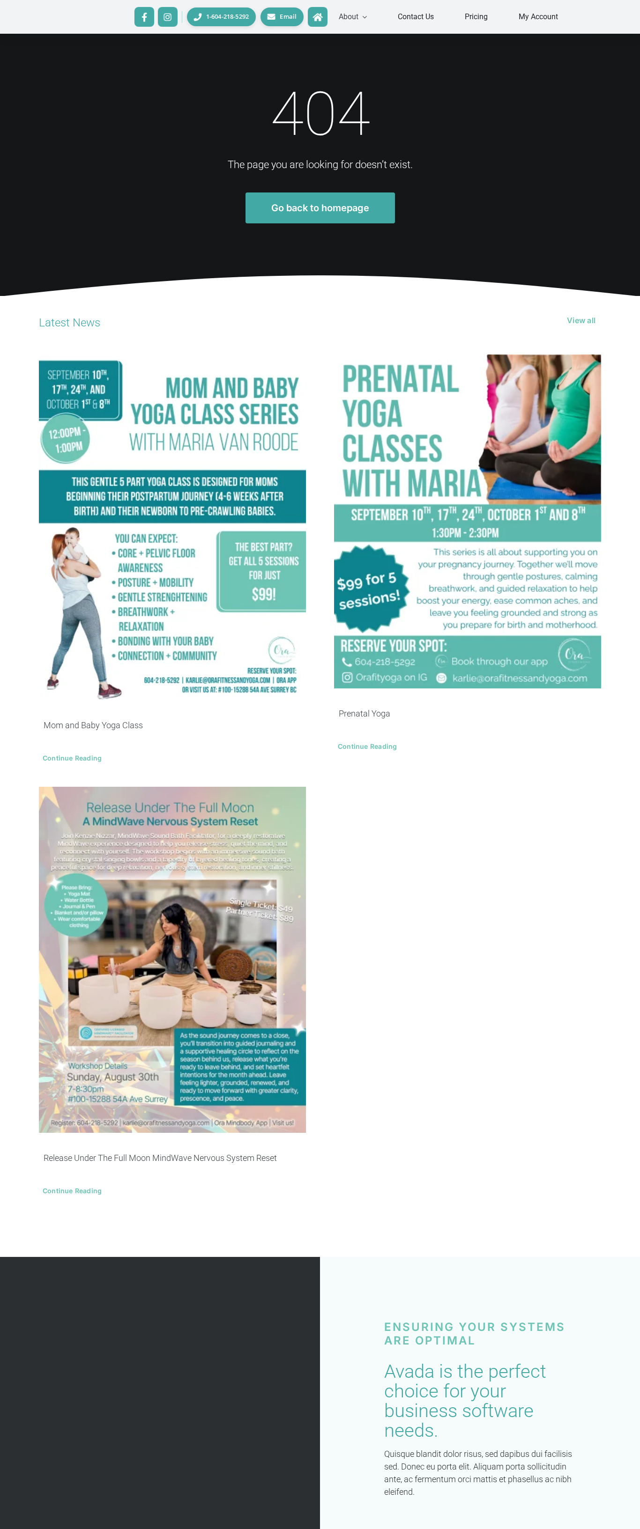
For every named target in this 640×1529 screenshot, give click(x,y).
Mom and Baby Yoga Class (93, 725)
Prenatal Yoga (364, 713)
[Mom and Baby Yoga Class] (172, 527)
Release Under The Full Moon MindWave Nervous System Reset (160, 1158)
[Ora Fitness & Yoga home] (317, 17)
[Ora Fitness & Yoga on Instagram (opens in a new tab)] (167, 17)
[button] (353, 16)
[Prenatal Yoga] (467, 521)
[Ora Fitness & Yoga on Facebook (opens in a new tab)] (144, 17)
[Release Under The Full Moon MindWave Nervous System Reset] (172, 959)
